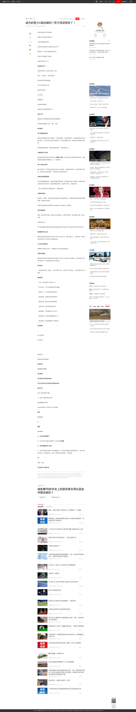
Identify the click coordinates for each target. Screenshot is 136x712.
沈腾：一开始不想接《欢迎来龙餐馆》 (98, 199)
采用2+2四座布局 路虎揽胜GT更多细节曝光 (99, 268)
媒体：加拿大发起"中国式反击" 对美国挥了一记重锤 (65, 510)
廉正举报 (87, 710)
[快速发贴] (30, 33)
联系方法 (58, 710)
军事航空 (107, 306)
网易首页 (4, 1)
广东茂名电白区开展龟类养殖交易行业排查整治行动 (65, 689)
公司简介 (54, 710)
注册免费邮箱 (124, 1)
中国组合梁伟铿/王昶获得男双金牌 (59, 609)
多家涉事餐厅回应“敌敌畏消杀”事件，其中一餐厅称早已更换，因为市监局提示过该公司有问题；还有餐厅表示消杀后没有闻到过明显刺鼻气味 (67, 672)
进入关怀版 (18, 1)
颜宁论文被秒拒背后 (55, 590)
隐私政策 (70, 710)
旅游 (94, 306)
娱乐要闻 (91, 185)
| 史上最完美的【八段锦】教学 (97, 286)
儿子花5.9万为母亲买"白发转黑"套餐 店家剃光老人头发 (66, 529)
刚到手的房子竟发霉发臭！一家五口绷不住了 (63, 537)
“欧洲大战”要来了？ (55, 546)
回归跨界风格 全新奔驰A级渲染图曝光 (98, 276)
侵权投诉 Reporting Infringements (96, 710)
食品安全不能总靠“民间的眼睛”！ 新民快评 (62, 601)
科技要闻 (91, 84)
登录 (118, 1)
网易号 (31, 18)
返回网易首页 (42, 497)
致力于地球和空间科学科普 (100, 31)
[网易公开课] (101, 1)
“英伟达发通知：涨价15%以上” (97, 101)
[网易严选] (106, 1)
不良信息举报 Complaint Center (79, 710)
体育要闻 (91, 149)
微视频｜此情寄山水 (57, 653)
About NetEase (48, 710)
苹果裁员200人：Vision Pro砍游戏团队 (98, 107)
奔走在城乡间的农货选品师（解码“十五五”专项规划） (65, 643)
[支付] (110, 1)
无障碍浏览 (13, 1)
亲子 (90, 306)
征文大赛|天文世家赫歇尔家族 (96, 57)
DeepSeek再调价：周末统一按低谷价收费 (99, 104)
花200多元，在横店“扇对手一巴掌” (59, 680)
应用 (8, 1)
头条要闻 (91, 114)
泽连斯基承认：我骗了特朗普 (96, 137)
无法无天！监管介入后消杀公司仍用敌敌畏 (62, 565)
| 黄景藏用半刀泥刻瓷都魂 (97, 293)
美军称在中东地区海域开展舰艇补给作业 (99, 332)
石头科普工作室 (42, 26)
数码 (102, 306)
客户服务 (66, 710)
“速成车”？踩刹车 (54, 573)
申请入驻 (82, 18)
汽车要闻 (91, 250)
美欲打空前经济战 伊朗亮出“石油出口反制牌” (100, 328)
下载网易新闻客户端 (55, 497)
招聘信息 (62, 710)
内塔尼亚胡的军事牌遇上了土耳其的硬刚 (61, 662)
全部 (109, 40)
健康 (98, 306)
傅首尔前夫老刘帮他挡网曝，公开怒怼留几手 (100, 205)
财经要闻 (91, 217)
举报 (84, 26)
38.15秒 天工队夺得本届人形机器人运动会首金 (63, 582)
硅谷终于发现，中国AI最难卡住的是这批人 (99, 97)
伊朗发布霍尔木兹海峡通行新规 (97, 230)
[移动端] (97, 1)
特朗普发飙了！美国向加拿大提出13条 (98, 234)
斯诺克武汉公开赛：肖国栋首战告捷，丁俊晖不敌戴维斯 (66, 626)
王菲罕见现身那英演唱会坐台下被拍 (98, 202)
